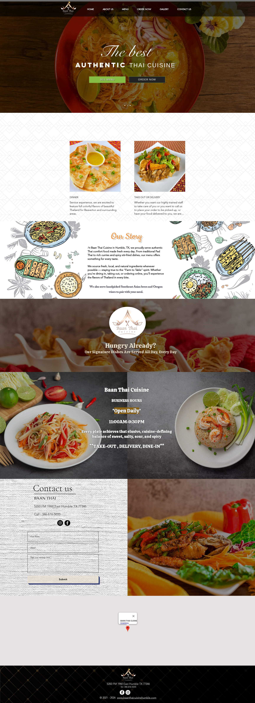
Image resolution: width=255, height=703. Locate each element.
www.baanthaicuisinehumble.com (136, 697)
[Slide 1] (124, 105)
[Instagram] (60, 523)
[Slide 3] (130, 105)
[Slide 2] (127, 105)
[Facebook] (67, 523)
